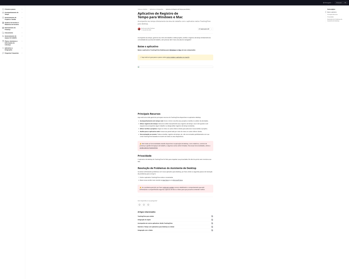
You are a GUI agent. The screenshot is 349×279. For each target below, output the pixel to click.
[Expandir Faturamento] (22, 33)
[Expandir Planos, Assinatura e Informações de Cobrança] (22, 41)
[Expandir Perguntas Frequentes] (22, 53)
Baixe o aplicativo (332, 12)
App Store (166, 180)
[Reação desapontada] (139, 204)
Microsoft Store (178, 180)
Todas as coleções (142, 9)
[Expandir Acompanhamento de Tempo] (22, 12)
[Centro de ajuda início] (1, 2)
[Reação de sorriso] (148, 204)
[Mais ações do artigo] (211, 29)
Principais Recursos (332, 14)
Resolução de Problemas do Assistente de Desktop (334, 20)
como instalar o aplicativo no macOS (177, 57)
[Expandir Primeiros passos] (22, 9)
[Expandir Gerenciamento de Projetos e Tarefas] (22, 17)
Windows (173, 50)
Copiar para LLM (204, 29)
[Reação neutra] (144, 204)
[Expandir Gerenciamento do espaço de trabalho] (22, 36)
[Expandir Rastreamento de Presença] (22, 27)
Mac (179, 50)
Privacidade (330, 17)
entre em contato (168, 187)
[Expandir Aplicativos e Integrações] (22, 48)
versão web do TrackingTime (149, 148)
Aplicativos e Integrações (156, 9)
